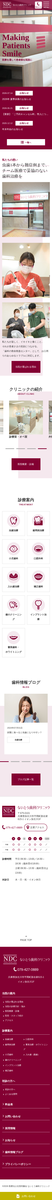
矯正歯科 (9, 1070)
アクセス (9, 1020)
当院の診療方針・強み (15, 1006)
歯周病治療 (10, 1044)
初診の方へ (10, 1089)
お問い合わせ (29, 1196)
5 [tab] (47, 761)
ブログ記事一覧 (26, 779)
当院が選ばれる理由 (25, 367)
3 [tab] (31, 448)
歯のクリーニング (13, 1060)
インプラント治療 (13, 1065)
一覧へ (28, 142)
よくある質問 (11, 1094)
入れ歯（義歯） (33, 1054)
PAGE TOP (26, 940)
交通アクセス (37, 827)
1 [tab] (9, 448)
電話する (38, 7)
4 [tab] (42, 448)
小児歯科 (9, 1054)
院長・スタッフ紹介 (14, 1015)
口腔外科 (30, 1039)
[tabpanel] (26, 420)
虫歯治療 (9, 1039)
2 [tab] (20, 448)
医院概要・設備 (26, 464)
